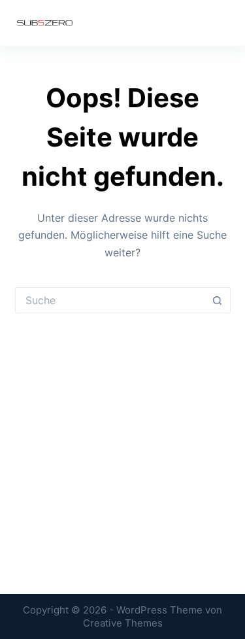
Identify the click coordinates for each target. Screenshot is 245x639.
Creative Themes (123, 623)
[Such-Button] (217, 300)
